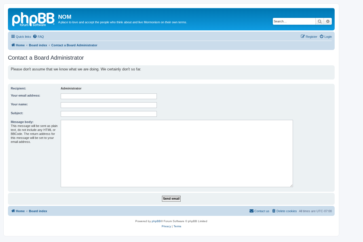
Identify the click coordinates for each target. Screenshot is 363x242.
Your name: (19, 104)
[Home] (33, 18)
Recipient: (18, 88)
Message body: (22, 122)
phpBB (156, 221)
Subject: (17, 113)
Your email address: (25, 95)
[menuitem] (38, 36)
